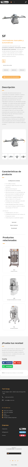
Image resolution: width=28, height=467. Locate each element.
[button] (24, 141)
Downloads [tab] (14, 228)
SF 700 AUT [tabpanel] (14, 200)
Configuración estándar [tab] (14, 180)
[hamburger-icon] (25, 2)
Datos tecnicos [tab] (14, 225)
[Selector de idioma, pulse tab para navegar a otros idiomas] (12, 2)
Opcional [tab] (14, 222)
